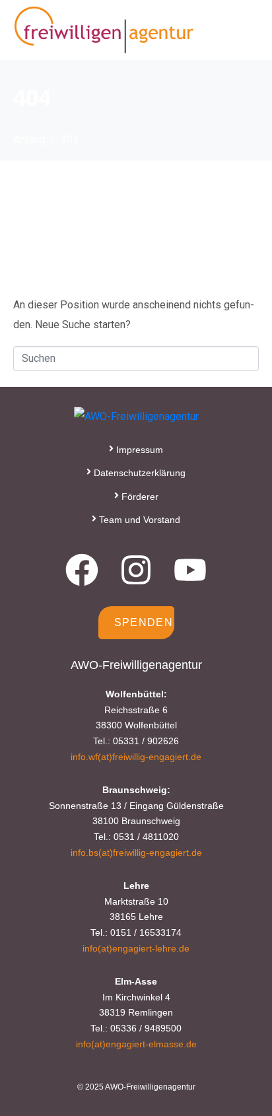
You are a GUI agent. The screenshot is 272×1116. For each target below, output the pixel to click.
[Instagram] (136, 569)
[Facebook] (81, 569)
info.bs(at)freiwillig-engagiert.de (136, 852)
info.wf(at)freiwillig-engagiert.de (136, 756)
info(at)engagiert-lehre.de (136, 948)
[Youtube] (190, 569)
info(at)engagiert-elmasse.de (136, 1044)
